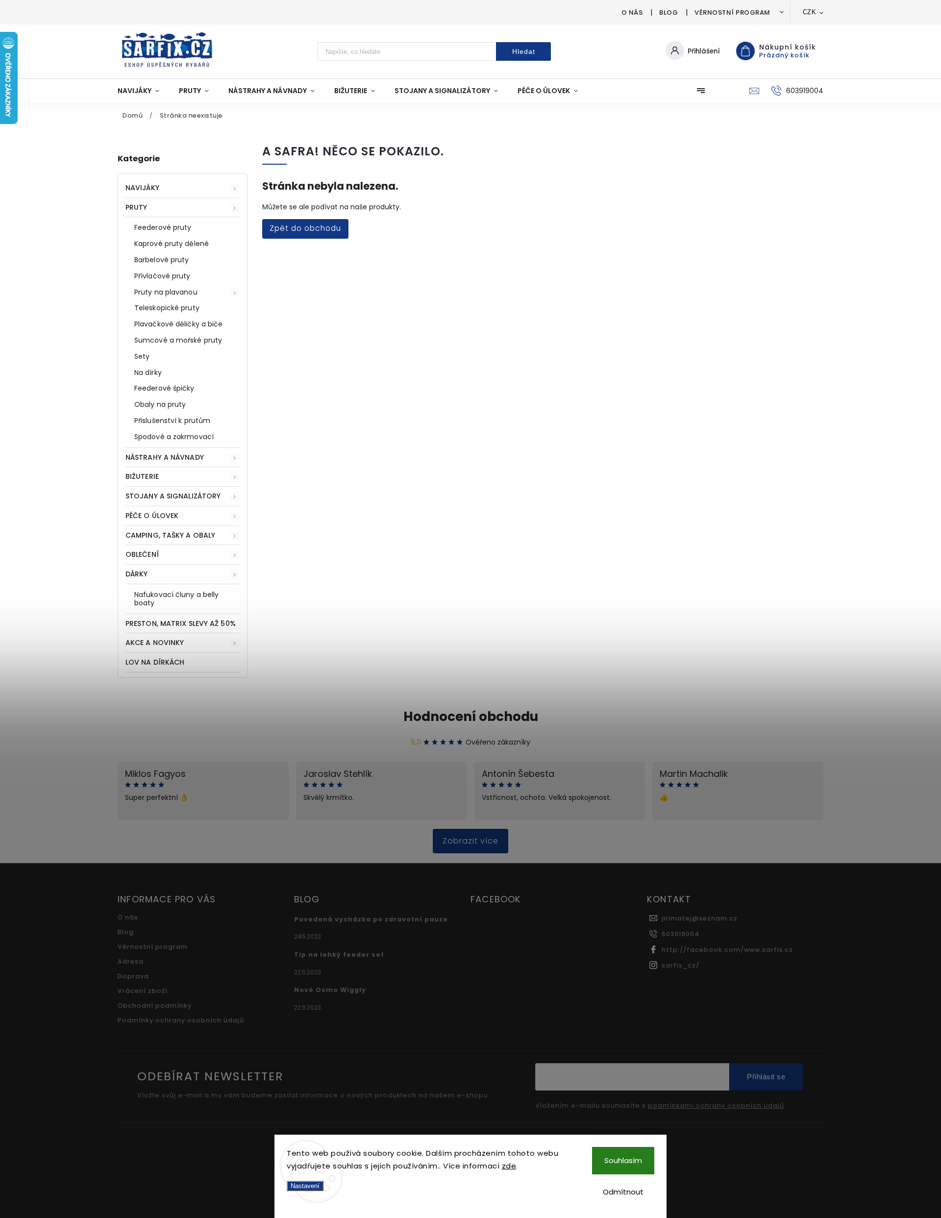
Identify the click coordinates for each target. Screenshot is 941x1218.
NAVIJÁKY (142, 188)
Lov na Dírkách (154, 662)
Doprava (133, 976)
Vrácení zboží (143, 991)
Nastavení (305, 1186)
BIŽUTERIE (142, 476)
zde (509, 1166)
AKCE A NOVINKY (154, 642)
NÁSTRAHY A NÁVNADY (164, 457)
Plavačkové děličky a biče (178, 324)
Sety (141, 356)
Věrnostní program (732, 12)
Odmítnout (623, 1192)
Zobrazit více (470, 840)
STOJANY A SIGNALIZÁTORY (173, 496)
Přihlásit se (766, 1076)
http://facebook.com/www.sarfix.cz (727, 949)
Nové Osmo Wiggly (330, 990)
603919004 (680, 934)
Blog (668, 12)
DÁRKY (136, 574)
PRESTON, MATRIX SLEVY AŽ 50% (180, 623)
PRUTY (136, 207)
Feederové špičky (164, 388)
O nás (632, 12)
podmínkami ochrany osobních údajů (716, 1106)
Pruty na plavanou (166, 292)
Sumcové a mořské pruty (178, 340)
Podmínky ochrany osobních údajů (181, 1020)
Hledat (523, 51)
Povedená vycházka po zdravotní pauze (371, 919)
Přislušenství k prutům (172, 420)
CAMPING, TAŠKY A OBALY (170, 535)
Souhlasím (623, 1160)
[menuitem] (143, 90)
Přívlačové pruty (162, 276)
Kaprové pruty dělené (171, 244)
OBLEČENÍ (142, 554)
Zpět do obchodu (305, 228)
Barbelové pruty (161, 260)
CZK (810, 12)
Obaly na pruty (160, 404)
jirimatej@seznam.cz (700, 918)
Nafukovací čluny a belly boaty (176, 599)
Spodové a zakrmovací (174, 437)
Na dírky (148, 372)
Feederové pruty (163, 227)
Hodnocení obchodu (470, 716)
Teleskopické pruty (166, 308)
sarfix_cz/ (680, 965)
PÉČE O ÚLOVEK (151, 516)
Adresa (131, 961)
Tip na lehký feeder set (339, 954)
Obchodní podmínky (155, 1005)
